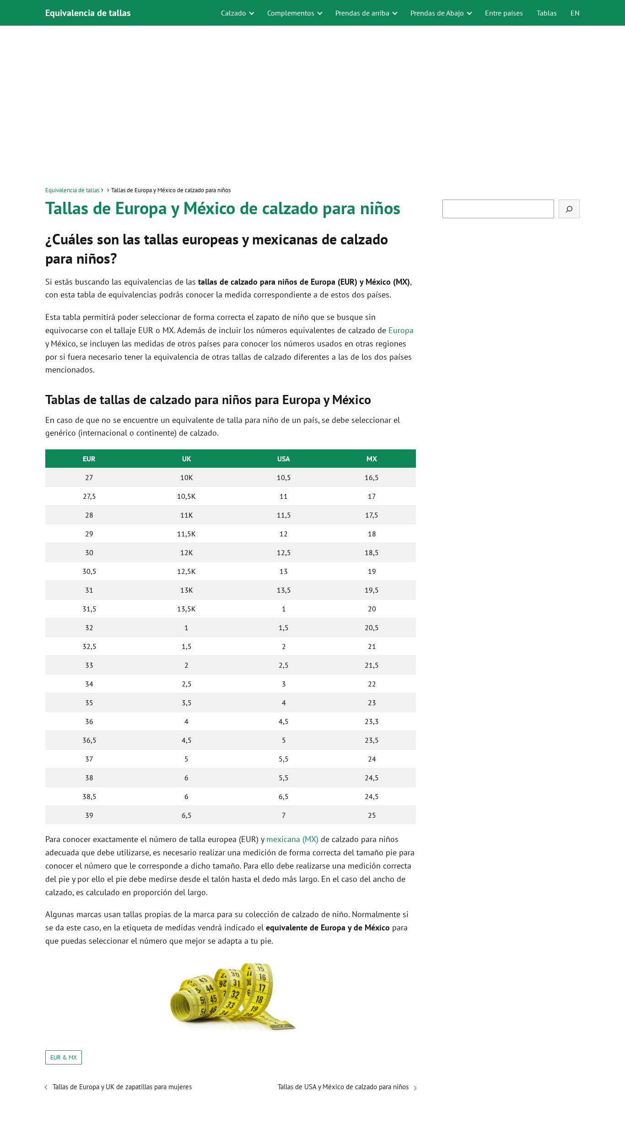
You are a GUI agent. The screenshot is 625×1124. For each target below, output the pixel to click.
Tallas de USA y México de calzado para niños (343, 1086)
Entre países (504, 12)
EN (575, 12)
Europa (401, 330)
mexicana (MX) (292, 839)
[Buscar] (569, 209)
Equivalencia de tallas (87, 13)
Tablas (547, 12)
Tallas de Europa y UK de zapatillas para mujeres (122, 1086)
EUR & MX (63, 1057)
